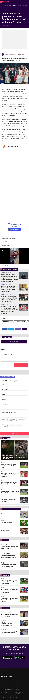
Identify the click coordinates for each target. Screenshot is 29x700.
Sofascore (14, 238)
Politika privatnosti (6, 692)
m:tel (6, 697)
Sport (3, 10)
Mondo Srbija (5, 674)
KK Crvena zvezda (20, 321)
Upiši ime (4, 349)
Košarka (7, 10)
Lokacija (4, 399)
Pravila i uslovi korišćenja (19, 693)
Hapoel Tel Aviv (7, 321)
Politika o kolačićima (6, 689)
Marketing (18, 684)
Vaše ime (5, 389)
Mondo (3, 671)
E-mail (4, 394)
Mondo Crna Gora (7, 677)
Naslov (4, 384)
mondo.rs (22, 54)
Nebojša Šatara (12, 54)
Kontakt (17, 687)
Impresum (3, 687)
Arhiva (17, 689)
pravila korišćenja (15, 425)
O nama (2, 684)
